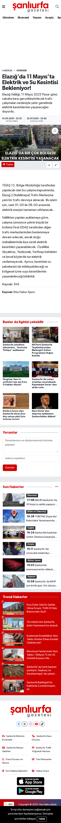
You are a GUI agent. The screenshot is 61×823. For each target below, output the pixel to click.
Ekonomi (23, 17)
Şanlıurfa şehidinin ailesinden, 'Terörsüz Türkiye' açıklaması (15, 347)
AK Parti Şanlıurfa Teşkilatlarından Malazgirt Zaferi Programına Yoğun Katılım (42, 350)
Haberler (7, 70)
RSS (10, 804)
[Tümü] (56, 487)
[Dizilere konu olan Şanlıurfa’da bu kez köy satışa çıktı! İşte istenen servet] (16, 401)
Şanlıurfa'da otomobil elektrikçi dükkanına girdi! (37, 551)
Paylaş (9, 164)
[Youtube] (36, 724)
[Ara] (57, 7)
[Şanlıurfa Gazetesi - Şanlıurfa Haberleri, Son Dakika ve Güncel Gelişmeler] (30, 6)
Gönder (10, 467)
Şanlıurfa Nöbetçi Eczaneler (13, 738)
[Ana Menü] (3, 6)
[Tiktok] (42, 724)
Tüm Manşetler (44, 759)
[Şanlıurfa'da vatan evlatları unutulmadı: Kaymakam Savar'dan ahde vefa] (45, 369)
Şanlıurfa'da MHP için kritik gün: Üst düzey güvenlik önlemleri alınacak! (41, 584)
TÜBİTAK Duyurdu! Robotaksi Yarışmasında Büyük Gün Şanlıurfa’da (41, 519)
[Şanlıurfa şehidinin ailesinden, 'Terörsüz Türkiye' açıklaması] (16, 334)
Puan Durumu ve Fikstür (12, 761)
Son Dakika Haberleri (16, 771)
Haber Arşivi (42, 771)
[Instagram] (30, 724)
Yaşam (37, 17)
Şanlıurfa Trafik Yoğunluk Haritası (41, 749)
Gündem (8, 17)
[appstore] (30, 781)
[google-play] (30, 791)
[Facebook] (18, 724)
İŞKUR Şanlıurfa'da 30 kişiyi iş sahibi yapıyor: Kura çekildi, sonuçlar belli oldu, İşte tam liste (42, 502)
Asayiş (49, 17)
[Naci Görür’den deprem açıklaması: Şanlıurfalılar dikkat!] (45, 401)
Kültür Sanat (34, 560)
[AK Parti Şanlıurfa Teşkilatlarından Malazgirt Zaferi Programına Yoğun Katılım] (45, 334)
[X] (24, 724)
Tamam (42, 819)
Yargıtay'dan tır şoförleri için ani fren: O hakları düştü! (15, 382)
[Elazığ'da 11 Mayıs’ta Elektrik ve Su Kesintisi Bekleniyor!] (30, 143)
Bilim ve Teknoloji (36, 512)
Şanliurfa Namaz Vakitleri (13, 749)
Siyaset (31, 577)
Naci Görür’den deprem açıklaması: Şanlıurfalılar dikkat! (43, 414)
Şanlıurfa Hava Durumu (41, 738)
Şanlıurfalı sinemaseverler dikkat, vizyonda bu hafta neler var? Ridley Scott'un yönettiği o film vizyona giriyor (40, 568)
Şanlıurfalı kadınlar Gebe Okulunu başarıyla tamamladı (41, 535)
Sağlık (30, 528)
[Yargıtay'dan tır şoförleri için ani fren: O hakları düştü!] (16, 369)
